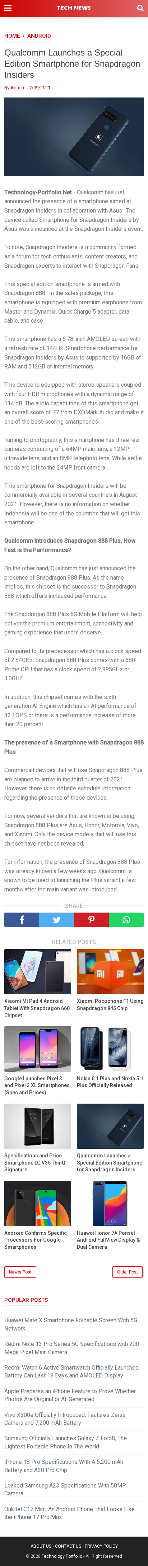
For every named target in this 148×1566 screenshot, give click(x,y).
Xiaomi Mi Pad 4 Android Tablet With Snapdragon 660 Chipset (37, 1008)
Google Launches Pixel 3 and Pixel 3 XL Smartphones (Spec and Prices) (37, 1085)
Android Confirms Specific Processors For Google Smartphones (35, 1240)
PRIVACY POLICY (101, 1546)
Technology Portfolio (62, 1556)
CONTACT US (68, 1546)
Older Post (127, 1272)
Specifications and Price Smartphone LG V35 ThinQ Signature (34, 1162)
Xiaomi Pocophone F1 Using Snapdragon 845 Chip (110, 1004)
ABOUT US (41, 1546)
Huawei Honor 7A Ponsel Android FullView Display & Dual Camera (108, 1240)
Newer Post (20, 1272)
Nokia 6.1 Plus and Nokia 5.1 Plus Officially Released (110, 1082)
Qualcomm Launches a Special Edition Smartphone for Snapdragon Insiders (109, 1162)
